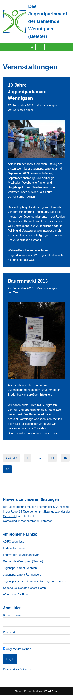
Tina (15, 292)
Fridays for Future (14, 548)
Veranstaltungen (47, 105)
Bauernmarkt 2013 (28, 281)
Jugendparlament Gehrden (20, 568)
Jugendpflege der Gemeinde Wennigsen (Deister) (34, 581)
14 (52, 457)
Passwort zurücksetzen (18, 669)
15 (65, 457)
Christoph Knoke (23, 109)
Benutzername (12, 615)
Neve (18, 691)
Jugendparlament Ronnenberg (22, 574)
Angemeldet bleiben (18, 649)
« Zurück (11, 457)
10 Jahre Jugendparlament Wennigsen (27, 91)
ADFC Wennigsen (14, 541)
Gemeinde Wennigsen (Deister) (23, 561)
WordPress (51, 691)
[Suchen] (32, 46)
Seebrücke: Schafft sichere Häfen (24, 587)
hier (10, 259)
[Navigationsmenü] (40, 47)
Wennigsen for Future (16, 594)
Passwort (9, 632)
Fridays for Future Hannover (21, 554)
